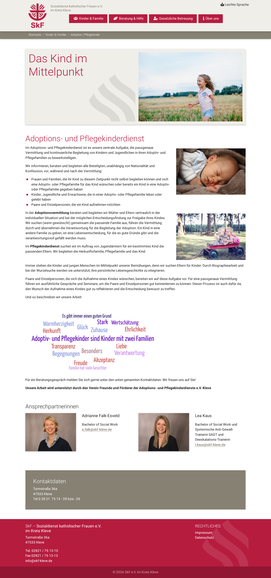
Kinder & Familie (56, 35)
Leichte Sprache (236, 5)
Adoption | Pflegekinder (85, 35)
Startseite (35, 35)
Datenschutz (204, 537)
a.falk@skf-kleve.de (97, 429)
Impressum (203, 532)
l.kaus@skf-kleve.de (210, 445)
